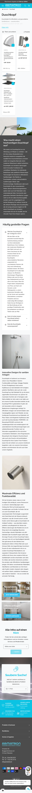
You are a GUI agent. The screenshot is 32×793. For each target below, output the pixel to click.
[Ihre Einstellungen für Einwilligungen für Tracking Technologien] (2, 790)
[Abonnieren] (26, 689)
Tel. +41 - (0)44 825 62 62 (9, 757)
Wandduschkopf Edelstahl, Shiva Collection (22, 54)
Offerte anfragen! (12, 616)
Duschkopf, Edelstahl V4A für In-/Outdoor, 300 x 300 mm (8, 93)
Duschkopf (12, 9)
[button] (3, 5)
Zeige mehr (5, 27)
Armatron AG (18, 784)
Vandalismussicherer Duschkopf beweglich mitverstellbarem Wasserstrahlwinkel (9, 56)
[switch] (28, 774)
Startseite (6, 9)
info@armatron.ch (7, 761)
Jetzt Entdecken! (12, 595)
